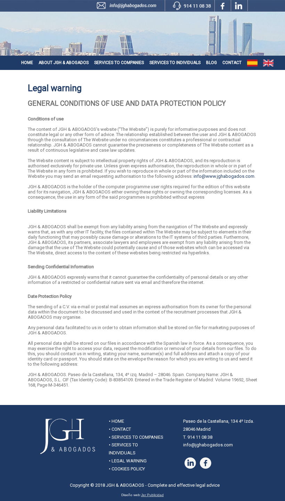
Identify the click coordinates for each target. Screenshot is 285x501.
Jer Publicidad (152, 495)
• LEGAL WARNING (128, 460)
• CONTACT (120, 429)
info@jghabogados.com (208, 444)
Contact (232, 62)
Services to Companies (119, 62)
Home (27, 62)
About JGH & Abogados (64, 62)
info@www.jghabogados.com (224, 176)
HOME (118, 421)
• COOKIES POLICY (127, 468)
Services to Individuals (175, 62)
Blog (211, 62)
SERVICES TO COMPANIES (137, 437)
